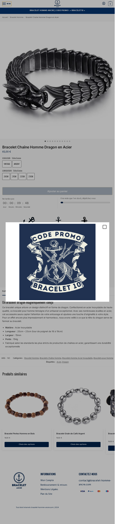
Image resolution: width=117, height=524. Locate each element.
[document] (57, 262)
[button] (104, 227)
